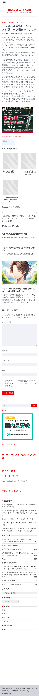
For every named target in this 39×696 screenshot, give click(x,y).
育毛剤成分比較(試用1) (9, 563)
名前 (5, 350)
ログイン (5, 614)
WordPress (6, 693)
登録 (3, 610)
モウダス (4, 22)
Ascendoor (13, 691)
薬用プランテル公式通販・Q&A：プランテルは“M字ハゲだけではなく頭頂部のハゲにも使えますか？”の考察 (19, 575)
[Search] (35, 2)
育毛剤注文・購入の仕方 (16, 22)
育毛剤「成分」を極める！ (11, 545)
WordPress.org (7, 625)
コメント (6, 322)
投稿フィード (6, 617)
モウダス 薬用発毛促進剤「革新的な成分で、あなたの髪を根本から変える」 (19, 290)
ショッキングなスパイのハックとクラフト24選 (17, 519)
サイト (4, 371)
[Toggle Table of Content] (10, 142)
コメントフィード (8, 621)
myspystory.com (19, 9)
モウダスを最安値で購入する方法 (14, 234)
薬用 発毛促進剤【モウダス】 (13, 136)
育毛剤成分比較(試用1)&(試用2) (12, 541)
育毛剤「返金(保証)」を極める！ (13, 549)
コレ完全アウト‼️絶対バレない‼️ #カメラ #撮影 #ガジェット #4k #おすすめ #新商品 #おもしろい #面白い (19, 513)
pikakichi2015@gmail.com (12, 33)
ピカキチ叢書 (9, 471)
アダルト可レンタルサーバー (13, 491)
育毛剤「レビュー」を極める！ (12, 584)
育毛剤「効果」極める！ (10, 581)
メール (5, 360)
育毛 (18, 207)
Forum (4, 559)
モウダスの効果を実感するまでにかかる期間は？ (18, 249)
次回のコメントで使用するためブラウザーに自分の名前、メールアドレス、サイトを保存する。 (21, 383)
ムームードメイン (8, 444)
